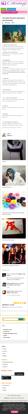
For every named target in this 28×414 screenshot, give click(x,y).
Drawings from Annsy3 (6, 187)
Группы (4, 387)
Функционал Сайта (8, 329)
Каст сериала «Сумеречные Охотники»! (10, 265)
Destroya (9, 135)
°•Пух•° (8, 274)
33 (13, 22)
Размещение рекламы (8, 362)
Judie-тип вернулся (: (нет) (12, 283)
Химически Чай (10, 291)
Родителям (5, 364)
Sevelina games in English (8, 375)
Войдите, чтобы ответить (15, 284)
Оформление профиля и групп (10, 333)
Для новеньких (7, 337)
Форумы (4, 390)
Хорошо (14, 412)
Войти (3, 9)
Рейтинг (5, 335)
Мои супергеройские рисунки (8, 239)
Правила (5, 355)
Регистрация (11, 9)
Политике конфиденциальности (18, 409)
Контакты (5, 351)
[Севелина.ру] (14, 5)
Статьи (8, 22)
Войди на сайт (5, 307)
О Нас (4, 353)
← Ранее (16, 302)
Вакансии (5, 366)
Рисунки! (4, 161)
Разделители (6, 331)
